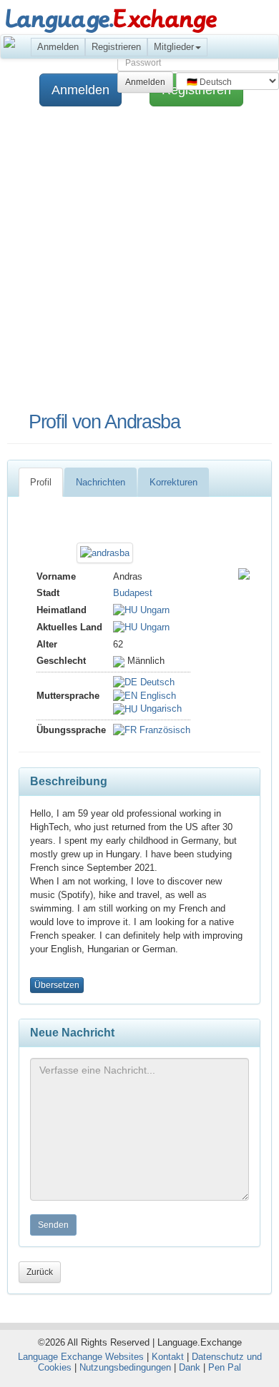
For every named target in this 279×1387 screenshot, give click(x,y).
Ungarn (153, 610)
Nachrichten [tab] (100, 482)
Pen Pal (224, 1367)
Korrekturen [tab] (173, 482)
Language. (110, 19)
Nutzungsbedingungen (125, 1367)
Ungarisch (159, 708)
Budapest (132, 592)
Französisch (163, 730)
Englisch (156, 695)
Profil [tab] (41, 482)
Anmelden (58, 46)
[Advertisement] (139, 260)
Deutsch (156, 682)
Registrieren (116, 46)
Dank (189, 1367)
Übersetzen (56, 985)
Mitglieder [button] (174, 46)
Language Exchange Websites (81, 1356)
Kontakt (168, 1356)
